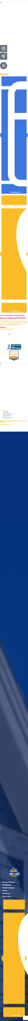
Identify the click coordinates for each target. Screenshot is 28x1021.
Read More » (3, 327)
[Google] (9, 406)
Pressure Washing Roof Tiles (13, 318)
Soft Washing (6, 885)
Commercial (6, 893)
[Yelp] (5, 406)
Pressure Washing (8, 882)
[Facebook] (2, 406)
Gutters (4, 890)
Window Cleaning (8, 888)
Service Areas (6, 896)
